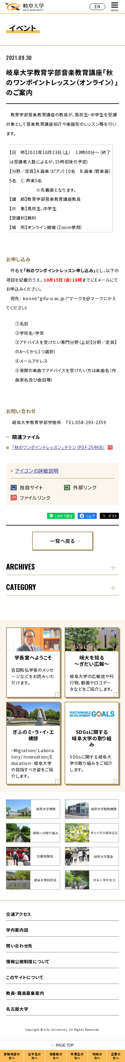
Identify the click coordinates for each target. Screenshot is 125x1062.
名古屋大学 (17, 1009)
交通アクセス (18, 914)
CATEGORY (21, 586)
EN (97, 6)
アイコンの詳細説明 (36, 470)
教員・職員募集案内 (25, 993)
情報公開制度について (27, 961)
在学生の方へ (34, 1056)
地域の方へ (97, 1056)
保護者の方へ (55, 1056)
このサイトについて (24, 977)
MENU (114, 10)
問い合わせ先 (19, 946)
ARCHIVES (20, 566)
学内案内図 (17, 930)
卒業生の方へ (77, 1056)
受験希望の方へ (12, 1056)
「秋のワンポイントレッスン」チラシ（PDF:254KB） (58, 447)
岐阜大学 (24, 6)
